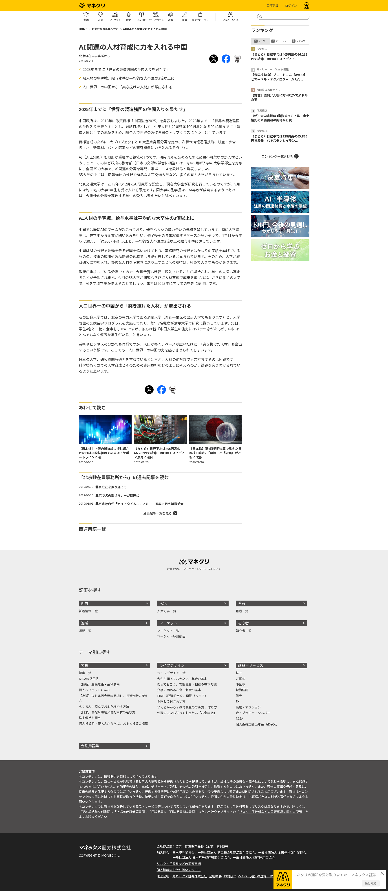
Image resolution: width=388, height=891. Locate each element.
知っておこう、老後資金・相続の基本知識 (187, 684)
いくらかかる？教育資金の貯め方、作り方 (187, 707)
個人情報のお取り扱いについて (179, 870)
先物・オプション (248, 707)
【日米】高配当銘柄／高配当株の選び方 (107, 712)
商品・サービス (250, 665)
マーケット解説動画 (171, 636)
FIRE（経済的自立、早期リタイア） (182, 696)
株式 (239, 673)
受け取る (371, 883)
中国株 (240, 684)
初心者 (243, 623)
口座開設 (272, 6)
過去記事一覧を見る (157, 513)
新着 (84, 603)
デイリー (262, 40)
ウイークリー (282, 40)
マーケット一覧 (168, 631)
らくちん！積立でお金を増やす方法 (104, 706)
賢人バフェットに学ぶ (94, 690)
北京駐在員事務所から (105, 29)
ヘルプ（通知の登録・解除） (258, 876)
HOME (83, 29)
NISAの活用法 (89, 679)
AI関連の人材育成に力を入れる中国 (145, 29)
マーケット (168, 623)
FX (237, 701)
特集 (84, 665)
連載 (84, 623)
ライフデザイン (172, 665)
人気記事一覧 (166, 611)
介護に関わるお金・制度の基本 (179, 690)
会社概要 (215, 876)
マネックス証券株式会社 (189, 876)
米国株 (240, 679)
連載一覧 (85, 631)
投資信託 (242, 690)
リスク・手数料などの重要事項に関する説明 (270, 812)
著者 (241, 603)
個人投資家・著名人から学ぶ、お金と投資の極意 (113, 723)
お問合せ (230, 876)
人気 (163, 603)
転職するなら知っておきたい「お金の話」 (187, 713)
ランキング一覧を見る (277, 156)
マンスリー (301, 40)
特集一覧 (85, 673)
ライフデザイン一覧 (171, 673)
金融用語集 (90, 745)
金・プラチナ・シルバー (253, 713)
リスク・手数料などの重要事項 (179, 864)
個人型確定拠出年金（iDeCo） (257, 724)
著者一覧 (242, 611)
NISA (239, 718)
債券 (239, 696)
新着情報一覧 (88, 611)
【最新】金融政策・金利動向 (99, 684)
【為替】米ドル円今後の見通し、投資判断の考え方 (113, 698)
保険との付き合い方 (171, 701)
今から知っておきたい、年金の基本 (182, 679)
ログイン (291, 6)
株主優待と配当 (90, 718)
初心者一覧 (243, 631)
